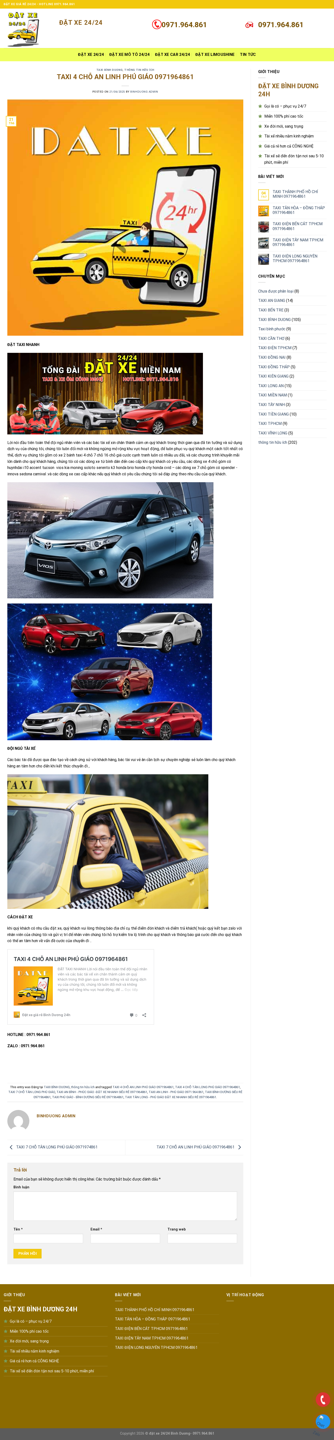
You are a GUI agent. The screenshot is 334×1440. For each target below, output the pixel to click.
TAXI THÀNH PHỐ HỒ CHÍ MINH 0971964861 (295, 194)
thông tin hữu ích (139, 70)
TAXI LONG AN (271, 385)
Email (96, 1229)
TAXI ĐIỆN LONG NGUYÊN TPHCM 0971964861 (295, 258)
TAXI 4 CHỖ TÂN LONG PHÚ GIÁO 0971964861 (207, 1087)
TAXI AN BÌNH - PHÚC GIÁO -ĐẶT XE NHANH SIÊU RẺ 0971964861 (101, 1092)
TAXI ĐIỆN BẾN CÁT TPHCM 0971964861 (298, 226)
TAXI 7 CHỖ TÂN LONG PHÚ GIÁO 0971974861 (56, 1147)
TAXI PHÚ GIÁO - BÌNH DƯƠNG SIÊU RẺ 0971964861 (87, 1097)
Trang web (176, 1229)
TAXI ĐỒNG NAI (272, 357)
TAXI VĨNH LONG (272, 433)
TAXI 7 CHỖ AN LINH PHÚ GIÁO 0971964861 (195, 1147)
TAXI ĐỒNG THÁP (274, 367)
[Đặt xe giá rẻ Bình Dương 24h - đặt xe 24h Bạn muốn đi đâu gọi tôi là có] (28, 28)
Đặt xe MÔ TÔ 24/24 (129, 54)
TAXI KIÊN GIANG (273, 376)
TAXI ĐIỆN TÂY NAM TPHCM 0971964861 (298, 242)
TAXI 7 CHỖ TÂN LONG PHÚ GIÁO (31, 1092)
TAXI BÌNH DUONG (109, 70)
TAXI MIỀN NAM (272, 395)
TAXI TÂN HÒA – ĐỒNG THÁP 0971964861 (299, 210)
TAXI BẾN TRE (270, 310)
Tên (18, 1229)
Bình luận (21, 1187)
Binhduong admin (144, 91)
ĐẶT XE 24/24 (91, 54)
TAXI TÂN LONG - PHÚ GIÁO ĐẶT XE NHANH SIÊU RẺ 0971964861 (170, 1097)
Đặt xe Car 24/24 (172, 54)
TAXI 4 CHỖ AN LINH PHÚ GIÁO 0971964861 (143, 1087)
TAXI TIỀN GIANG (273, 414)
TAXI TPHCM (270, 423)
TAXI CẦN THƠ (271, 338)
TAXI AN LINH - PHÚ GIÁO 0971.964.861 (176, 1092)
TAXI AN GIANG (271, 300)
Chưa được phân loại (275, 291)
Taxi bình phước (271, 329)
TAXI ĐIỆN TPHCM (274, 347)
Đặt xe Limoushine (214, 54)
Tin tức (248, 54)
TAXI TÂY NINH (271, 404)
